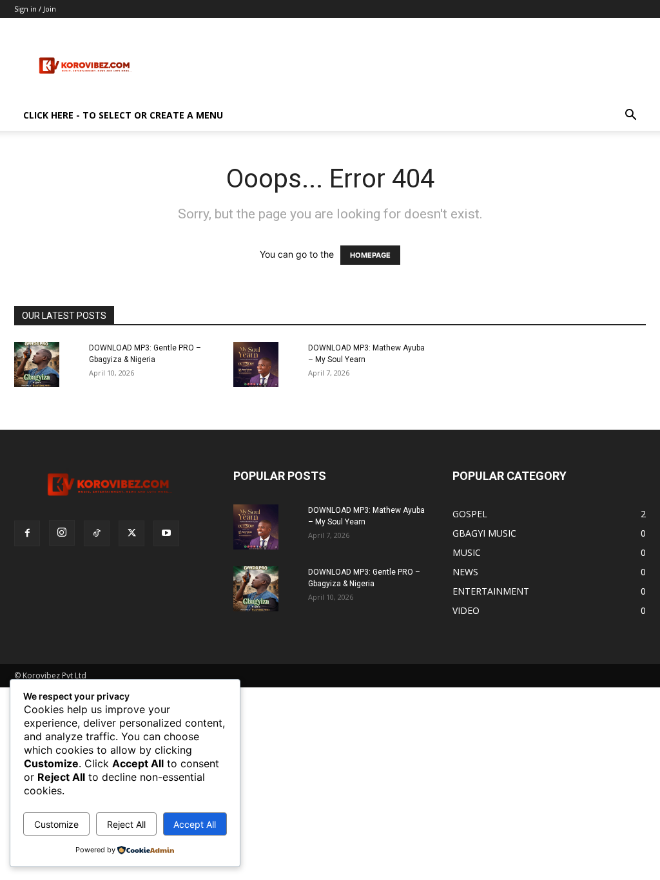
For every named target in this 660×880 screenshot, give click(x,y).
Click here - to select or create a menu (123, 115)
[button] (630, 116)
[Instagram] (62, 533)
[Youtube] (166, 533)
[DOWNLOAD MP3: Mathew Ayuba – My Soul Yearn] (255, 364)
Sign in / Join (35, 9)
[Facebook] (27, 533)
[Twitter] (131, 533)
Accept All (194, 824)
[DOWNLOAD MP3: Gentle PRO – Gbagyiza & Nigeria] (36, 364)
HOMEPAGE (370, 255)
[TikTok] (97, 533)
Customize (56, 824)
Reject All (126, 824)
